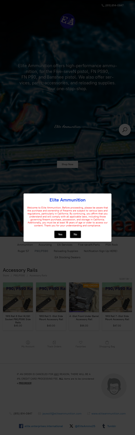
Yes (60, 234)
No (75, 234)
